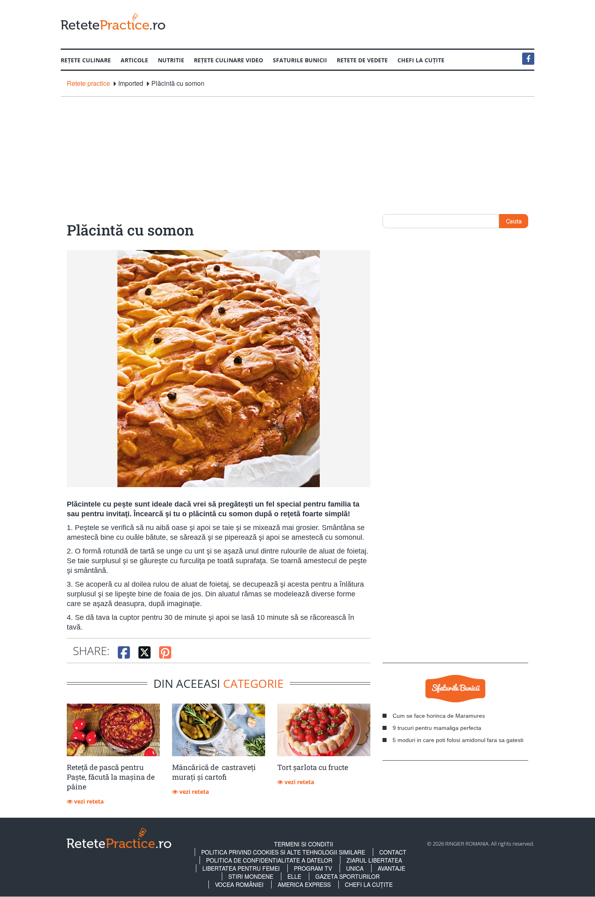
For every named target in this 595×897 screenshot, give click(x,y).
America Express (304, 884)
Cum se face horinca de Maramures (439, 716)
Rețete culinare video (228, 60)
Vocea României (239, 884)
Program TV (313, 868)
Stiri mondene (250, 876)
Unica (354, 868)
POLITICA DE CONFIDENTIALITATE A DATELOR (269, 860)
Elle (294, 876)
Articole (134, 60)
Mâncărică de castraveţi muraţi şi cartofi (214, 772)
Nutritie (171, 60)
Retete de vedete (362, 60)
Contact (392, 852)
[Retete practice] (113, 21)
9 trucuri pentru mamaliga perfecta (437, 728)
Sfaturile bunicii (300, 60)
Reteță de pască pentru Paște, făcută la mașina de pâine (111, 776)
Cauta (514, 221)
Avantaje (391, 868)
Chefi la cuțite (420, 60)
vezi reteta (88, 801)
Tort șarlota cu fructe (312, 767)
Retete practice (88, 83)
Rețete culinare (86, 60)
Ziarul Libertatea (374, 860)
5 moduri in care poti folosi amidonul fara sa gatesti (458, 740)
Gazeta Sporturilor (347, 876)
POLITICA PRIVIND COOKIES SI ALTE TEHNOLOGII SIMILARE (283, 852)
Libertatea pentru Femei (241, 868)
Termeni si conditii (303, 844)
